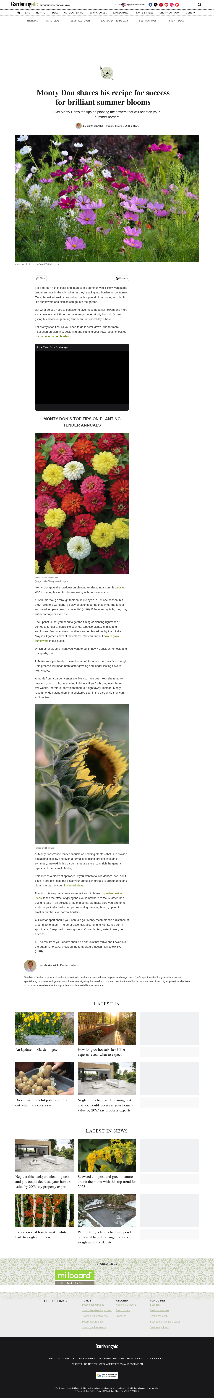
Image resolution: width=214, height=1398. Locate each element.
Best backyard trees (93, 1321)
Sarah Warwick (95, 125)
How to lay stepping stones (97, 1310)
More (189, 12)
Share (42, 278)
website (120, 587)
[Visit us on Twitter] (156, 5)
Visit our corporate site (148, 1388)
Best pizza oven (159, 1316)
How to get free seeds (94, 1327)
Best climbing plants (93, 1304)
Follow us (123, 278)
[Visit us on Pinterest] (161, 5)
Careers (76, 1364)
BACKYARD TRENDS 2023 (114, 20)
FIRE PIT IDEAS (176, 20)
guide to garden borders (55, 336)
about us (54, 1358)
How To (40, 12)
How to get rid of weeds (95, 1316)
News (26, 12)
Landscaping (121, 12)
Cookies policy (156, 1358)
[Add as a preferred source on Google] (107, 1375)
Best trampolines (159, 1327)
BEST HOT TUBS (148, 20)
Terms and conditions (110, 1358)
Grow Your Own (169, 12)
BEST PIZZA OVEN (80, 20)
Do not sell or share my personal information (113, 1364)
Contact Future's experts (78, 1358)
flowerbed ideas (73, 885)
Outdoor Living (73, 12)
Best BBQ (155, 1304)
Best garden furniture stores (165, 1321)
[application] (82, 377)
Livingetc (121, 1316)
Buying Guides (98, 12)
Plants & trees (144, 12)
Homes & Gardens (126, 1304)
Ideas (55, 12)
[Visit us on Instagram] (172, 5)
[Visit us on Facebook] (150, 5)
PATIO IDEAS (52, 20)
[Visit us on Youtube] (166, 5)
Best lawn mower (159, 1310)
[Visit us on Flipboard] (177, 5)
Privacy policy (136, 1358)
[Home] (18, 13)
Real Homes (123, 1310)
